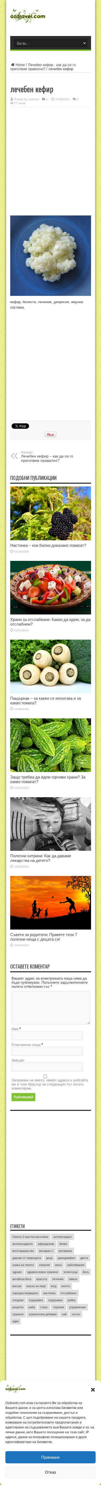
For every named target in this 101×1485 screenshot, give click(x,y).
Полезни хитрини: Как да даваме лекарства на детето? (40, 858)
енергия (44, 1265)
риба (32, 1307)
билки (63, 1243)
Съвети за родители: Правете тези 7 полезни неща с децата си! (43, 936)
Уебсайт (18, 1060)
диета (84, 1258)
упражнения (77, 1307)
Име (15, 1029)
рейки (71, 1300)
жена (58, 1265)
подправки (55, 1300)
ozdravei (34, 99)
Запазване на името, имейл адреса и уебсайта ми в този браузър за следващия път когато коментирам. (50, 1084)
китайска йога (21, 1279)
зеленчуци (70, 1272)
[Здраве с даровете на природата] (50, 17)
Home (20, 65)
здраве (17, 1272)
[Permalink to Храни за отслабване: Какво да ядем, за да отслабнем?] (50, 587)
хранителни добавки (43, 1314)
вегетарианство (23, 1250)
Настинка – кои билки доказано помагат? (48, 545)
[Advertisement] (50, 161)
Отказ (50, 1472)
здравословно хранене (42, 1272)
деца (49, 1258)
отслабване (68, 1293)
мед (53, 1286)
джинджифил (66, 1258)
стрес (44, 1307)
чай (64, 1314)
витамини (65, 1250)
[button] (93, 1389)
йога (86, 1272)
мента (65, 1286)
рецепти (17, 1307)
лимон (73, 1279)
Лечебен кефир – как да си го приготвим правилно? (47, 457)
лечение (58, 1279)
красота (41, 1279)
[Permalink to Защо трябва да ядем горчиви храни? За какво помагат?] (50, 745)
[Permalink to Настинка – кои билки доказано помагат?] (50, 513)
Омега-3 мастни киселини (30, 1236)
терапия (58, 1307)
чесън (76, 1314)
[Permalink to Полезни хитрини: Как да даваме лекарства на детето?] (50, 824)
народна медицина (25, 1293)
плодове (18, 1300)
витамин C (46, 1250)
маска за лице (36, 1286)
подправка (36, 1300)
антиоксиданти (22, 1243)
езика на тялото (23, 1265)
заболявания (75, 1265)
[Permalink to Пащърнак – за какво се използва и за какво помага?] (50, 666)
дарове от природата (26, 1258)
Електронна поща (26, 1045)
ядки (15, 1321)
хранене (18, 1314)
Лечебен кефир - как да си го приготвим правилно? (43, 67)
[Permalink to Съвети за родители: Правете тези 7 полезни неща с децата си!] (50, 903)
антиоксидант (62, 1236)
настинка (49, 1293)
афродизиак (46, 1243)
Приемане (50, 1457)
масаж (16, 1286)
